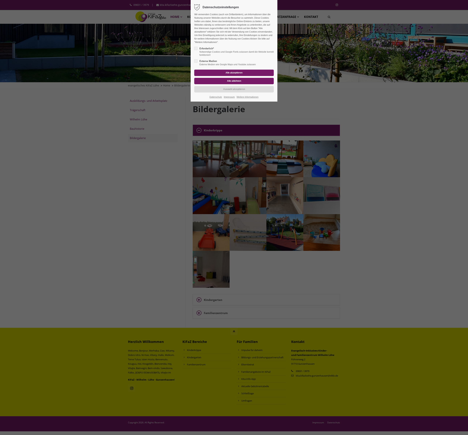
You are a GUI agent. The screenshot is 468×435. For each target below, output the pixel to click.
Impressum (229, 97)
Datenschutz (216, 97)
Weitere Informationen (247, 97)
